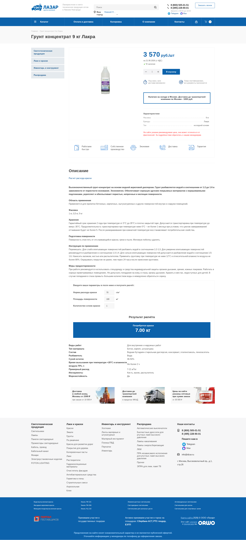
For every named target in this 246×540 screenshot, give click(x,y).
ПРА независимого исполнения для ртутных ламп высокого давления (152, 456)
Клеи (68, 490)
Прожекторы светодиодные (44, 443)
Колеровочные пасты (76, 452)
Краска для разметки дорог (79, 444)
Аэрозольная (72, 486)
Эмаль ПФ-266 (86, 505)
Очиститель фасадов (77, 470)
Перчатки (106, 446)
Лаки (68, 456)
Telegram (174, 13)
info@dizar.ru (188, 454)
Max (185, 13)
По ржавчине (72, 440)
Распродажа (144, 424)
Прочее (140, 462)
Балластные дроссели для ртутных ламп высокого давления (150, 434)
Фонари (34, 455)
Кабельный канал (40, 451)
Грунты (69, 436)
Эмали (69, 432)
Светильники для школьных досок (140, 509)
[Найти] (155, 7)
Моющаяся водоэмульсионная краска (47, 509)
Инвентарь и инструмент (116, 424)
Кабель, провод (39, 447)
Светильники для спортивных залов (188, 509)
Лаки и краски (74, 424)
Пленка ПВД (108, 442)
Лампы (34, 435)
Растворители (73, 460)
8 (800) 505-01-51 (180, 5)
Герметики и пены (75, 478)
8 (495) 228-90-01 (180, 8)
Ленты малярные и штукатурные (111, 433)
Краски (69, 428)
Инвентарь (107, 450)
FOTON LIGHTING (40, 463)
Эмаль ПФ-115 (86, 502)
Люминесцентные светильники (139, 502)
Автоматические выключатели (152, 428)
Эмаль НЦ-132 (86, 509)
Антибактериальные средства (81, 474)
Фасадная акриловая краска (44, 505)
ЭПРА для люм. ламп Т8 (149, 466)
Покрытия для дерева (77, 448)
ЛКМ (139, 449)
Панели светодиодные (42, 439)
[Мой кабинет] (196, 22)
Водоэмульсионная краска (43, 502)
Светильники (37, 431)
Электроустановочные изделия (46, 459)
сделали (193, 522)
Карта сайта (187, 518)
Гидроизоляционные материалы (76, 465)
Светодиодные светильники (138, 505)
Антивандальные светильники (185, 502)
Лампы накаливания (147, 441)
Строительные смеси (76, 482)
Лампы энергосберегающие (150, 445)
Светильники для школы (183, 505)
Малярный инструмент (113, 438)
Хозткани (106, 428)
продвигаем (189, 524)
